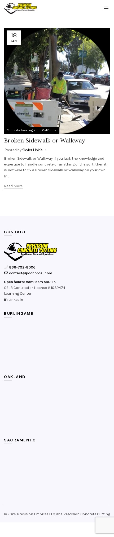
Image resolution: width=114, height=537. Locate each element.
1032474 (58, 287)
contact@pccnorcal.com (30, 273)
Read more (13, 186)
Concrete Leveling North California (31, 130)
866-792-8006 (22, 267)
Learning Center (18, 293)
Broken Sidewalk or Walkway (44, 140)
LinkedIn (15, 299)
